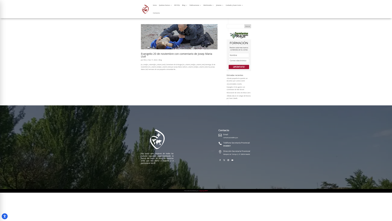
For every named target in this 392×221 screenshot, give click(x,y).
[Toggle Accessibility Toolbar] (5, 216)
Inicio (155, 5)
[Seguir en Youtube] (232, 160)
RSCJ (145, 60)
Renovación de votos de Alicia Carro (239, 93)
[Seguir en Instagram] (228, 160)
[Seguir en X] (224, 160)
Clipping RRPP (203, 191)
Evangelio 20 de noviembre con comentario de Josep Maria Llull (176, 55)
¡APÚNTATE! (239, 67)
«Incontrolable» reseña (234, 84)
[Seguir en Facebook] (220, 160)
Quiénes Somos (164, 5)
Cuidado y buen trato (233, 5)
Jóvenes (218, 5)
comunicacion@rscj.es (230, 138)
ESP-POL (177, 5)
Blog (183, 5)
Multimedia (207, 5)
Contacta (156, 13)
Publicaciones (194, 5)
